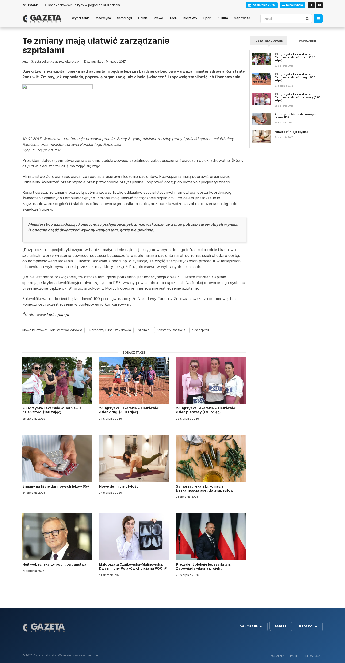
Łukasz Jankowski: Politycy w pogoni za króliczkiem (82, 5)
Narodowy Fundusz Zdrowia (110, 330)
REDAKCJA (312, 656)
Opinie (143, 18)
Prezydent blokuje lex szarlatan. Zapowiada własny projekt (203, 566)
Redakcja (308, 626)
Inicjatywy (190, 18)
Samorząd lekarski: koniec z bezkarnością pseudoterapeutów (205, 488)
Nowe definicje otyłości (119, 486)
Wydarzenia (81, 18)
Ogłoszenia (250, 626)
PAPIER (295, 656)
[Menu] (318, 18)
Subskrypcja (294, 5)
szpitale (144, 330)
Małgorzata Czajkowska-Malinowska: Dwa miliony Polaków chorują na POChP (133, 566)
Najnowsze (242, 18)
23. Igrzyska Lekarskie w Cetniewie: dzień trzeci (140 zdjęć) (52, 410)
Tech (173, 18)
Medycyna (103, 18)
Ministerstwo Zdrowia (66, 330)
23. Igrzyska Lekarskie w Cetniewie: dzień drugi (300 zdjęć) (129, 410)
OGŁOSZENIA (275, 656)
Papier (281, 626)
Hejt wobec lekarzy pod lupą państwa (54, 564)
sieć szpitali (200, 330)
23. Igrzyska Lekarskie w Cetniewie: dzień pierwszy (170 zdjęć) (206, 410)
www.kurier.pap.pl (52, 314)
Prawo (158, 18)
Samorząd (124, 18)
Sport (207, 18)
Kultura (223, 18)
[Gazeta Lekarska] (42, 18)
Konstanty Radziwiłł (171, 330)
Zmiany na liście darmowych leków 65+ (56, 486)
